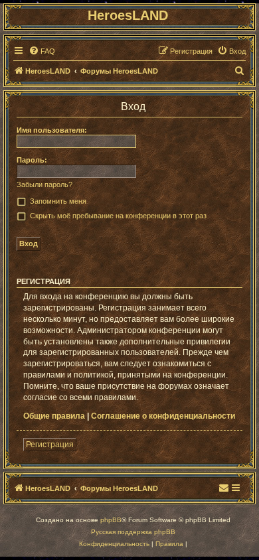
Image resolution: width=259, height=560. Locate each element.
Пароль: (32, 160)
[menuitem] (42, 51)
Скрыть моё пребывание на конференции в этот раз (118, 216)
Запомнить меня (58, 201)
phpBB (111, 520)
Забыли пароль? (44, 184)
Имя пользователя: (52, 130)
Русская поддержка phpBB (133, 531)
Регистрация (50, 444)
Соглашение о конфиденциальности (163, 416)
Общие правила (54, 416)
